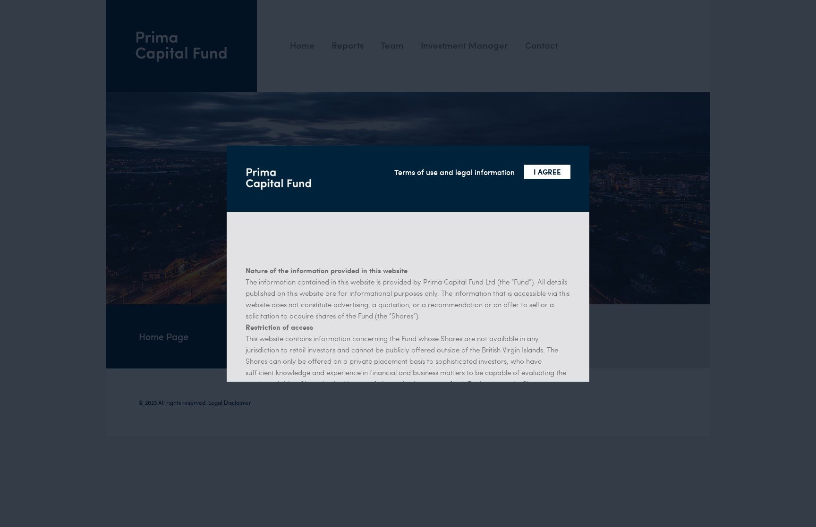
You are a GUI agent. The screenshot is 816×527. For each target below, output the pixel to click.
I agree (547, 172)
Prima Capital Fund (279, 179)
